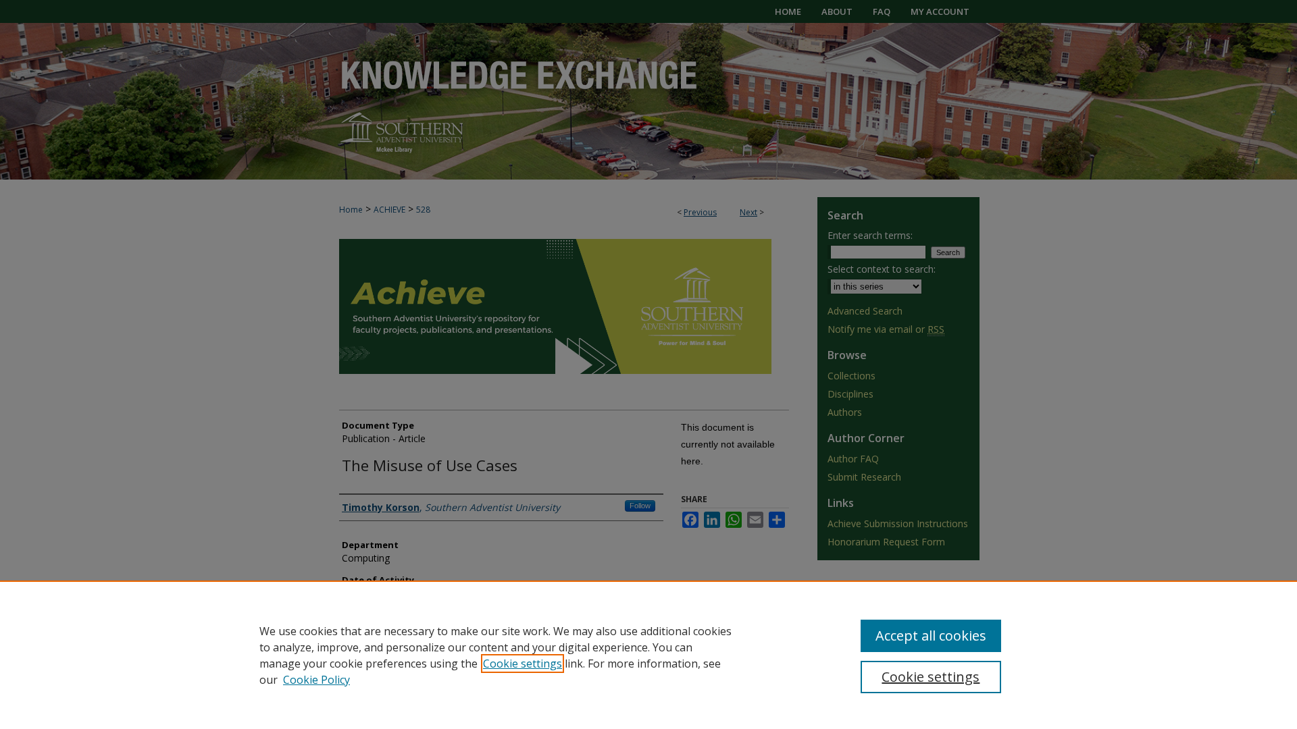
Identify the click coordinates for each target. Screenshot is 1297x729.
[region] (648, 654)
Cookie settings (522, 663)
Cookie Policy (316, 679)
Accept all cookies (930, 635)
